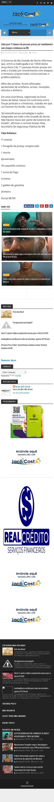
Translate (18, 375)
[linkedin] (44, 2)
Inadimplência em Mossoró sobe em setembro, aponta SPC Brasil (25, 338)
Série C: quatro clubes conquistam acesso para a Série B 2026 (24, 333)
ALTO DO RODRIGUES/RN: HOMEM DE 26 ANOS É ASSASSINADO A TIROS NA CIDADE (27, 230)
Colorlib (30, 786)
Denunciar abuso (8, 360)
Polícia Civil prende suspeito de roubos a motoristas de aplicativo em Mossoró (26, 280)
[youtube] (51, 2)
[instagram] (40, 2)
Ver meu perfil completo (21, 392)
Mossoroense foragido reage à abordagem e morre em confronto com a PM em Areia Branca (27, 255)
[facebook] (37, 2)
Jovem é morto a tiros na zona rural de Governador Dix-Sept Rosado (28, 768)
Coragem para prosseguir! (22, 322)
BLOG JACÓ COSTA (23, 386)
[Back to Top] (27, 782)
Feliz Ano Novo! (18, 311)
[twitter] (48, 2)
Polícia (34, 52)
